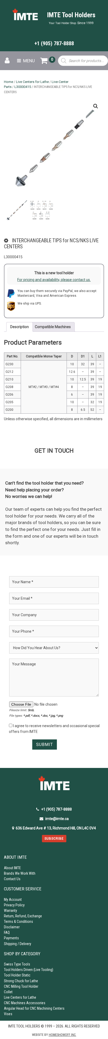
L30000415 (22, 87)
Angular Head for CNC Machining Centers (34, 1008)
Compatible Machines (53, 327)
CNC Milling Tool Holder (21, 986)
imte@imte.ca (57, 819)
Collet (8, 992)
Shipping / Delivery (17, 944)
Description (19, 327)
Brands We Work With (19, 873)
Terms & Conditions (18, 921)
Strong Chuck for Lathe (21, 981)
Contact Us (12, 879)
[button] (95, 106)
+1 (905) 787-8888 (54, 43)
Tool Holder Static (17, 975)
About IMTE (12, 868)
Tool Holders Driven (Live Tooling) (28, 970)
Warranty (10, 910)
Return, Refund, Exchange (23, 916)
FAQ (7, 932)
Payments (11, 938)
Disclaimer (12, 927)
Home (8, 82)
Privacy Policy (14, 905)
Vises (8, 1014)
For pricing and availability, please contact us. (54, 280)
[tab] (19, 327)
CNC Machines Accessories (24, 1003)
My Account (13, 899)
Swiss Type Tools (17, 964)
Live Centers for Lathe (32, 82)
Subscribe (54, 838)
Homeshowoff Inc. (62, 1035)
